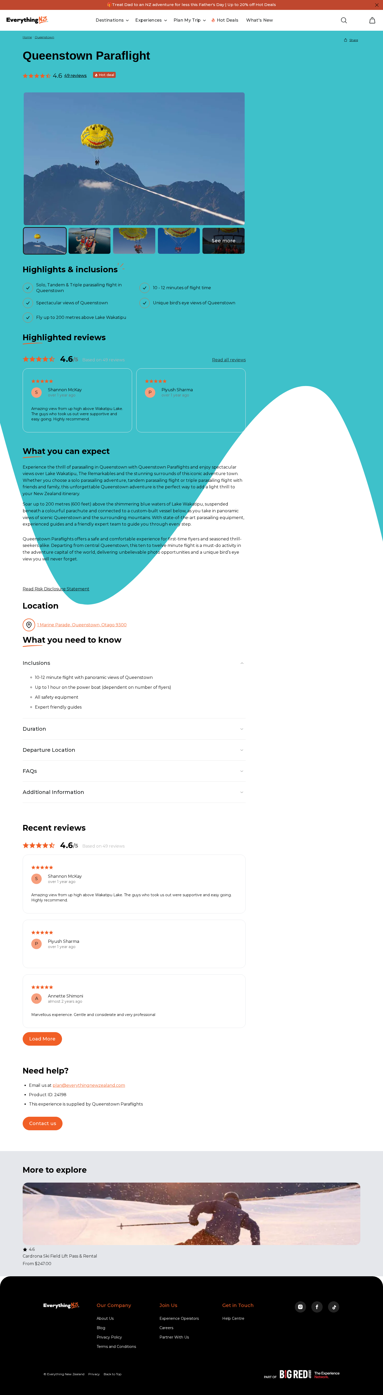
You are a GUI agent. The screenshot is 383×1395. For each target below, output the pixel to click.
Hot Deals (228, 20)
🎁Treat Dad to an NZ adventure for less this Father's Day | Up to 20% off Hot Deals (191, 4)
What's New (259, 20)
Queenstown (44, 37)
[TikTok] (333, 1307)
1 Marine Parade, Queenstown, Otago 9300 (82, 624)
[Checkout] (372, 20)
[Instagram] (300, 1307)
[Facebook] (317, 1307)
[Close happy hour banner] (377, 5)
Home (27, 37)
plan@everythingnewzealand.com (89, 1085)
